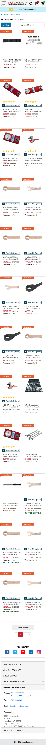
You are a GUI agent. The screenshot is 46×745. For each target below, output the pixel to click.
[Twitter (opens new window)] (15, 652)
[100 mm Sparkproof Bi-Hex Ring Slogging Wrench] (12, 188)
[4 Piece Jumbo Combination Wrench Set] (33, 435)
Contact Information (14, 687)
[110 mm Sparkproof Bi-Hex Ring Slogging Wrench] (33, 237)
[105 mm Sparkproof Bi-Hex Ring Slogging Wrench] (12, 237)
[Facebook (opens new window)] (7, 652)
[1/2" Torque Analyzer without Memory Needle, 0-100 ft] (12, 89)
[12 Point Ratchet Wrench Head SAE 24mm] (12, 336)
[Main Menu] (3, 3)
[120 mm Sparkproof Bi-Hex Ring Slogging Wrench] (33, 336)
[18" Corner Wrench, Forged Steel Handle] (12, 385)
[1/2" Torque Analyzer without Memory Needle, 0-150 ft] (33, 89)
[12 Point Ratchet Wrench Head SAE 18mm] (33, 287)
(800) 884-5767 (17, 692)
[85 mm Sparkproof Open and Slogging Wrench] (33, 484)
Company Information (14, 682)
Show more (22, 628)
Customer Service (12, 664)
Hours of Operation (13, 730)
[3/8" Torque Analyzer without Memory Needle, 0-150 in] (12, 435)
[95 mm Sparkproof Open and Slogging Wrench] (33, 582)
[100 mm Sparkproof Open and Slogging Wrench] (33, 188)
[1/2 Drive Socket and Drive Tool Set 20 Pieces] (33, 40)
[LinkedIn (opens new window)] (31, 652)
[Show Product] (9, 101)
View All (22, 9)
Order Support (11, 676)
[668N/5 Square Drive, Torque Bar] (12, 484)
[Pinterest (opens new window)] (23, 652)
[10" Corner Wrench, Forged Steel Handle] (33, 139)
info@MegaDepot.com (19, 706)
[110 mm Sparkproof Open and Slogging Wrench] (12, 287)
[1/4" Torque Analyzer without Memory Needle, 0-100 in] (12, 139)
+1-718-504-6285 (15, 700)
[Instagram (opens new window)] (39, 652)
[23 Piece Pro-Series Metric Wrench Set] (33, 385)
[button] (29, 634)
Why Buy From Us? (12, 670)
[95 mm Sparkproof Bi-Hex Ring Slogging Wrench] (12, 582)
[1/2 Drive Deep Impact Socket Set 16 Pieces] (12, 40)
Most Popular (29, 25)
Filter (7, 25)
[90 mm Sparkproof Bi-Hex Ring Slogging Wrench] (12, 533)
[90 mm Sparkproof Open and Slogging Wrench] (33, 533)
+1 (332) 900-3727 (18, 695)
